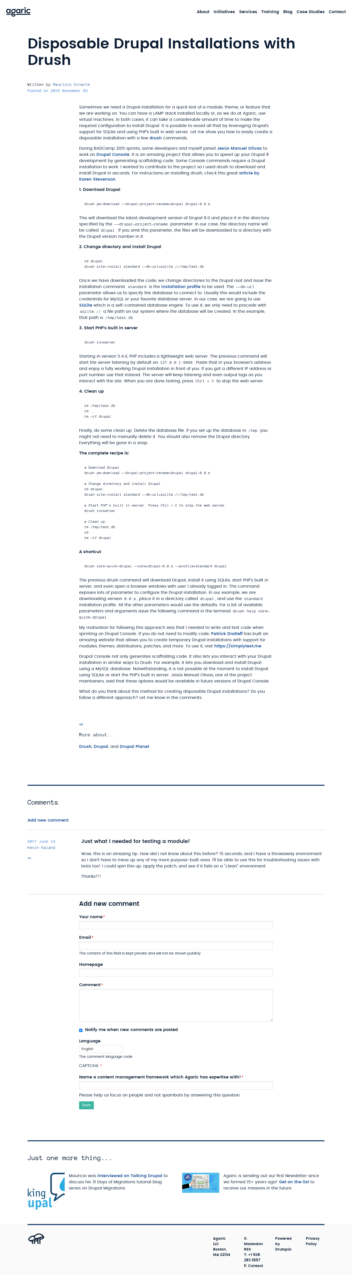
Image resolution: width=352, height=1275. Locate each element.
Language (89, 1041)
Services (248, 12)
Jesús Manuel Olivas (239, 148)
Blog (287, 12)
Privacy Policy (313, 1241)
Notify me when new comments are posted (131, 1030)
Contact (337, 12)
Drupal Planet (134, 747)
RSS (247, 1249)
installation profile (180, 287)
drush (155, 138)
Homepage (91, 964)
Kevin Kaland (41, 847)
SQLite (85, 305)
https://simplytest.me (237, 646)
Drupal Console (112, 155)
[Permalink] (81, 724)
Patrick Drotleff (226, 634)
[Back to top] (31, 1244)
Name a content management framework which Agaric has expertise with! (160, 1077)
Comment (89, 985)
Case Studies (311, 12)
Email (85, 937)
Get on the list (294, 1182)
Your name (91, 917)
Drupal (101, 747)
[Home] (18, 12)
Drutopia (283, 1249)
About (203, 12)
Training (270, 12)
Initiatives (224, 12)
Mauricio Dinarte (71, 84)
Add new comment (48, 820)
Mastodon (253, 1244)
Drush (85, 747)
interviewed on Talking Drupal (129, 1176)
